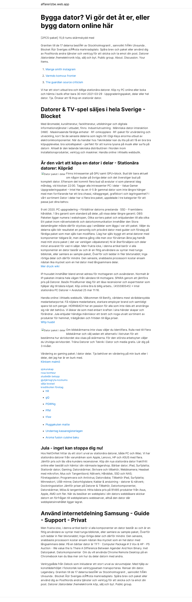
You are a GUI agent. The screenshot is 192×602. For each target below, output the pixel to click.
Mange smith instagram (61, 69)
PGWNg (51, 403)
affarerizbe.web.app (55, 4)
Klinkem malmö (50, 361)
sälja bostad (48, 383)
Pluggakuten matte (58, 424)
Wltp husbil (48, 322)
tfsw (48, 416)
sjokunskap (47, 369)
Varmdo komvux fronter (61, 75)
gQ (47, 397)
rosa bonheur (48, 372)
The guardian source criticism (64, 82)
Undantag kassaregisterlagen (64, 431)
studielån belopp (50, 376)
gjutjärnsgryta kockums (54, 379)
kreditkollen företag (52, 387)
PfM (48, 410)
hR (47, 391)
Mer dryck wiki (50, 266)
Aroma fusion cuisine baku (62, 437)
